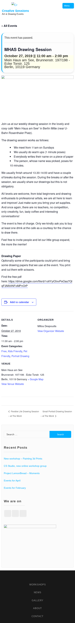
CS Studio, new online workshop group (25, 466)
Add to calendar (19, 302)
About (37, 608)
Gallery (37, 600)
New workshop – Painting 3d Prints (23, 458)
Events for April (12, 480)
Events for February (15, 487)
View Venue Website (12, 384)
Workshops (37, 584)
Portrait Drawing (20, 356)
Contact (37, 616)
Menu (67, 6)
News (37, 592)
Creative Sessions (15, 11)
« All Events (9, 26)
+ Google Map (35, 379)
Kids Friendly (15, 351)
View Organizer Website (51, 331)
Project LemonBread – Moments (22, 473)
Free (4, 351)
